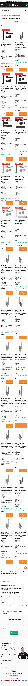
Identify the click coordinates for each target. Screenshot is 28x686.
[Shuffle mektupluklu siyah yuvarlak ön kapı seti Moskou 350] (21, 79)
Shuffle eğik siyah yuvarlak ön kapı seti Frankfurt (6, 44)
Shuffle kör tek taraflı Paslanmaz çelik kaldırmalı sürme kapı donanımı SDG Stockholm (20, 535)
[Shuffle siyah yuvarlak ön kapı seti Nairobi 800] (7, 79)
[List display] (26, 26)
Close (14, 660)
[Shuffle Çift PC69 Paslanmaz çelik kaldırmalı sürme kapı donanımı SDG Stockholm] (21, 479)
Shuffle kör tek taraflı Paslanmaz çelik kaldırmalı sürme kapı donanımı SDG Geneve (20, 357)
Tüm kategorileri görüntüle (2, 5)
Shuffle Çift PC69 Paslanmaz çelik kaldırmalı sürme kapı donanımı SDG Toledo (20, 45)
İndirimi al (14, 632)
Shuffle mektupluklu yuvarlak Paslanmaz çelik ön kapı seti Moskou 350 (20, 223)
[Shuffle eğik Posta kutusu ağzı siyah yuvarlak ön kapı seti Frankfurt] (7, 123)
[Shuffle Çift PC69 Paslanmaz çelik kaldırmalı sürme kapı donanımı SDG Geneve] (21, 302)
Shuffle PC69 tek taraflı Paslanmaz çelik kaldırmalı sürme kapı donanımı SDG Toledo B (20, 401)
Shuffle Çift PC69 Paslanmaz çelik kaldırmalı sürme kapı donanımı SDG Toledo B (7, 401)
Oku (5, 581)
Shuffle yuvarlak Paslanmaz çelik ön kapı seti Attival (7, 222)
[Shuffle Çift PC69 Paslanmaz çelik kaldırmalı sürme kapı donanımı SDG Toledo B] (7, 391)
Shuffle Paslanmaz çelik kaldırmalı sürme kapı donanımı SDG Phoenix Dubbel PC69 (6, 268)
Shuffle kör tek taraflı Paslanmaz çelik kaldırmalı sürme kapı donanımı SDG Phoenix (7, 312)
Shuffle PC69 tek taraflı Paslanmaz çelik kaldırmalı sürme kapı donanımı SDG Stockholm (7, 535)
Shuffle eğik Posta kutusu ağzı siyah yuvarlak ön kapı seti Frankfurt (6, 133)
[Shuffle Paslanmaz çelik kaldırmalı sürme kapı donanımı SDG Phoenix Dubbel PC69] (7, 258)
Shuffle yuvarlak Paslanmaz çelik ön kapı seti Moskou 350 (7, 178)
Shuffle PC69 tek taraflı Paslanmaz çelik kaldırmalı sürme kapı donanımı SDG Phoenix (20, 268)
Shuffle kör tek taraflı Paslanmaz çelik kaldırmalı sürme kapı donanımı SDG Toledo (6, 490)
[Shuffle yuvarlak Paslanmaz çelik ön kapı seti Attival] (7, 212)
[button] (1, 1)
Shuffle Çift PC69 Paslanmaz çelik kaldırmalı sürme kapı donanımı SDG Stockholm (20, 490)
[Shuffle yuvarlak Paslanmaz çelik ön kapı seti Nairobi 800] (21, 168)
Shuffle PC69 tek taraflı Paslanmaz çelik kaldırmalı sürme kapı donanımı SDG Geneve (7, 357)
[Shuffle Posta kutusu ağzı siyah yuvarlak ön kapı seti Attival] (21, 123)
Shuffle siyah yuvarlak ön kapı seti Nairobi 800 (7, 87)
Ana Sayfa (3, 15)
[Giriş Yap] (23, 5)
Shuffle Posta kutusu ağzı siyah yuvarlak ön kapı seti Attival (20, 132)
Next (25, 567)
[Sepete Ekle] (9, 69)
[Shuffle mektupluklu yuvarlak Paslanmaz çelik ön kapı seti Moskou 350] (21, 212)
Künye (9, 656)
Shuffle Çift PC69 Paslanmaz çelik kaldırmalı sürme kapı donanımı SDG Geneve (20, 312)
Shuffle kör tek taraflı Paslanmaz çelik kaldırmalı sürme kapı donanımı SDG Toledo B (7, 445)
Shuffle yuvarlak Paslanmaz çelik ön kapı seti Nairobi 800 (21, 178)
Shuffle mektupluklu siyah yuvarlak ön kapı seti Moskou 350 (20, 88)
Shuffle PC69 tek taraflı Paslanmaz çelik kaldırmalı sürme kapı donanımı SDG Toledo (20, 445)
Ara (25, 10)
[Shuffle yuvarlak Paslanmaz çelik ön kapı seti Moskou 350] (7, 168)
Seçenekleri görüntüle (21, 425)
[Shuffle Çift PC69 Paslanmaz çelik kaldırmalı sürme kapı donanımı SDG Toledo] (21, 35)
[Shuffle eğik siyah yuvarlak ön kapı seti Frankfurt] (7, 35)
